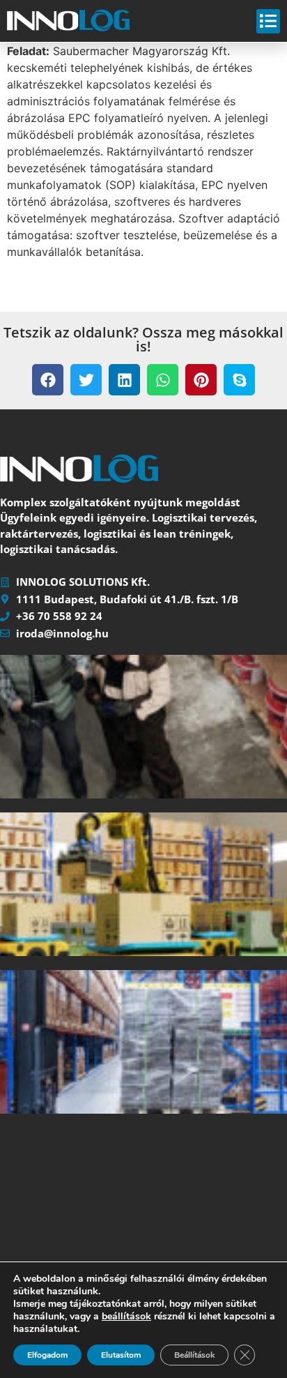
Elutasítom (121, 1355)
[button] (47, 379)
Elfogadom (47, 1355)
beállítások (126, 1316)
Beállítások (194, 1355)
